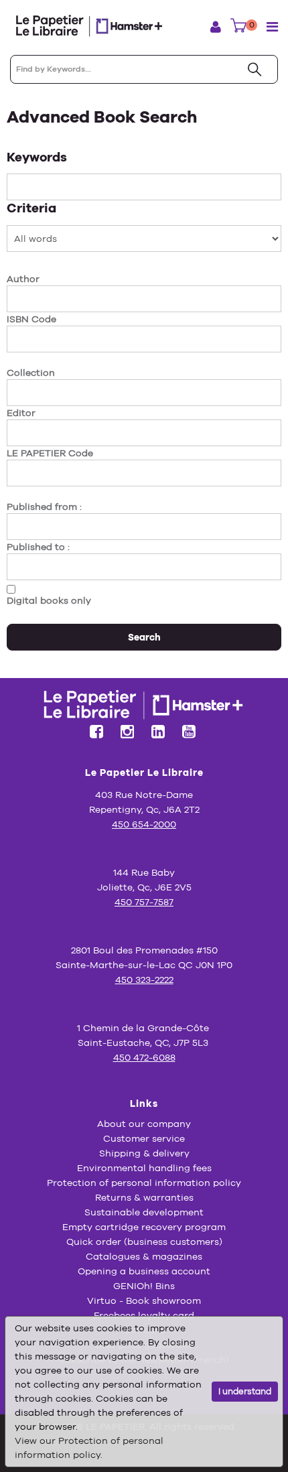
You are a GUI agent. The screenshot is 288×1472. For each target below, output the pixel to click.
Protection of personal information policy (144, 1182)
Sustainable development (144, 1212)
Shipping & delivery (144, 1153)
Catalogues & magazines (144, 1256)
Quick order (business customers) (144, 1241)
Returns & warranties (144, 1197)
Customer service (144, 1138)
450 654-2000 (144, 824)
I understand (244, 1391)
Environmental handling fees (144, 1167)
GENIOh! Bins (144, 1285)
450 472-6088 (144, 1057)
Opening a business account (144, 1271)
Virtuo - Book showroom (144, 1300)
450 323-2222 (144, 979)
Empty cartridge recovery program (144, 1226)
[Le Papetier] (93, 25)
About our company (144, 1123)
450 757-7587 (144, 901)
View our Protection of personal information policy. (89, 1447)
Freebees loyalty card (144, 1315)
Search (144, 637)
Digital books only (49, 600)
